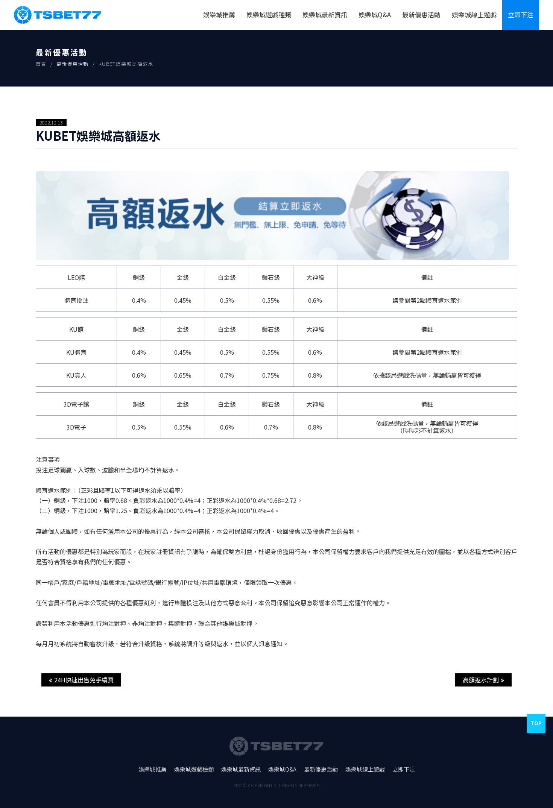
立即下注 (520, 14)
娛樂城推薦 (219, 14)
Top (536, 723)
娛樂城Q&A (375, 14)
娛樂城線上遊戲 (474, 14)
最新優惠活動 (421, 14)
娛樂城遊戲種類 (268, 14)
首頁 (41, 63)
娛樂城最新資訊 (324, 14)
